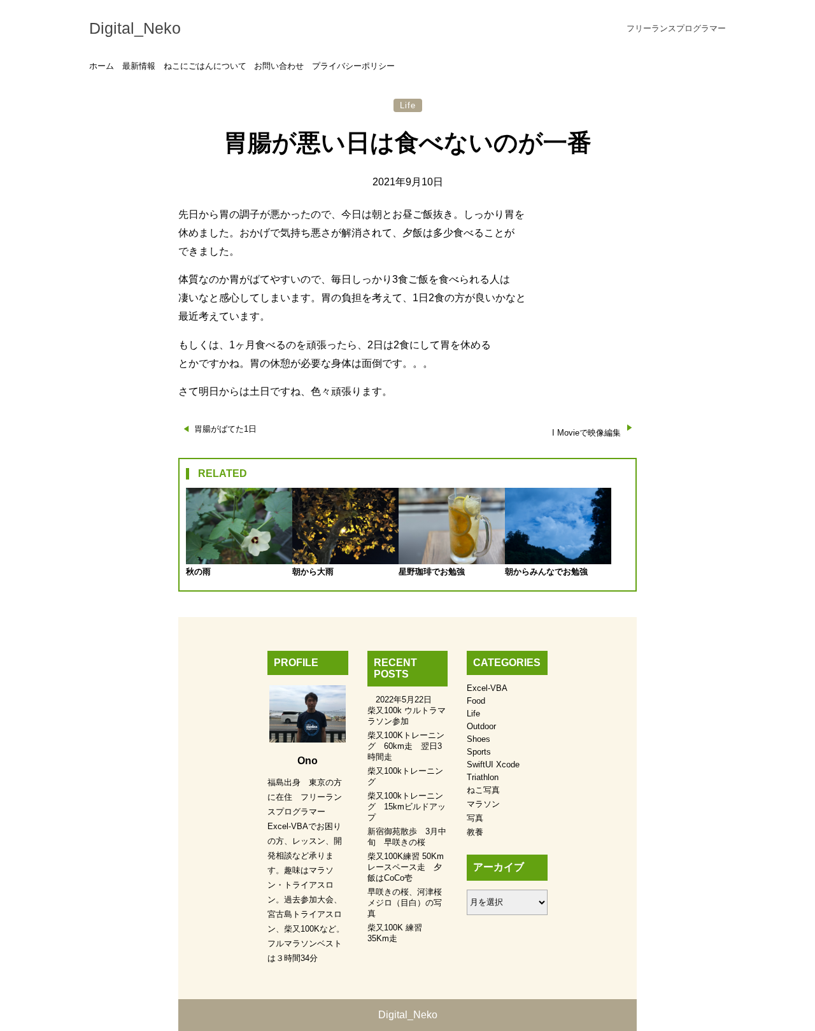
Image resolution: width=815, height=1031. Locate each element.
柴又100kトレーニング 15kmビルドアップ (406, 806)
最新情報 (138, 66)
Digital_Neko (135, 28)
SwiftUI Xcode (493, 764)
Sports (479, 752)
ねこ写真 (483, 790)
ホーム (101, 66)
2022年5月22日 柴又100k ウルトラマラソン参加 (406, 710)
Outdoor (481, 726)
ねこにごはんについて (205, 66)
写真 (475, 818)
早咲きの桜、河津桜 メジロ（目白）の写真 (408, 902)
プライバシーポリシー (353, 66)
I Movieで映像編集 (586, 432)
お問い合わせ (279, 66)
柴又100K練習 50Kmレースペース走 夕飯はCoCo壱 (405, 867)
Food (476, 701)
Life (408, 105)
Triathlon (483, 777)
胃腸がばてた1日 (225, 429)
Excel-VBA (487, 688)
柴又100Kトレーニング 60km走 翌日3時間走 (405, 746)
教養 (475, 832)
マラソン (483, 804)
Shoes (478, 739)
